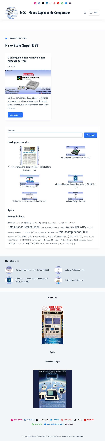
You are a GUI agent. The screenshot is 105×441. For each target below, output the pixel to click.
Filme (57, 227)
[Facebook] (39, 3)
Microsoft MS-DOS (89, 236)
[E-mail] (70, 3)
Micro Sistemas (59, 236)
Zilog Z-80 (70, 244)
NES (40, 240)
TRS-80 (11, 244)
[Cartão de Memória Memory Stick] (52, 325)
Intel (90, 227)
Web (42, 244)
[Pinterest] (54, 3)
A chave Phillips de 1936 (75, 201)
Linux (37, 232)
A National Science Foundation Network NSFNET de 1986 (31, 280)
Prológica (57, 240)
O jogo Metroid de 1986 (29, 186)
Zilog (62, 243)
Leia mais (16, 115)
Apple (11, 223)
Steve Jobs (82, 240)
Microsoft (76, 236)
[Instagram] (35, 3)
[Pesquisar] (85, 13)
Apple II (29, 223)
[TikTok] (51, 3)
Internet (29, 232)
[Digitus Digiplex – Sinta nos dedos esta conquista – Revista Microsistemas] (52, 389)
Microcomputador (73, 232)
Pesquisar (11, 131)
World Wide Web (52, 244)
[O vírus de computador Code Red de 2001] (9, 270)
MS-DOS (26, 240)
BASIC (44, 223)
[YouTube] (58, 3)
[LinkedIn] (47, 3)
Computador (70, 223)
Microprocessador (41, 237)
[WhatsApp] (62, 3)
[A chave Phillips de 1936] (58, 270)
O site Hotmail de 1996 (74, 280)
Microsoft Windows (14, 240)
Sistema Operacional (69, 240)
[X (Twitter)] (43, 3)
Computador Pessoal (24, 227)
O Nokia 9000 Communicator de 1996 (76, 157)
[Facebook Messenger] (66, 3)
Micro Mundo (25, 236)
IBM (70, 227)
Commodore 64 (60, 223)
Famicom (50, 227)
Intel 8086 (11, 232)
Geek (63, 227)
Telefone (90, 240)
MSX (34, 240)
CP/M (44, 227)
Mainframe (54, 232)
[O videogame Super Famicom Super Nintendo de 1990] (28, 82)
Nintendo (49, 240)
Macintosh (45, 232)
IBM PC (80, 227)
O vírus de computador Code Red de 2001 (29, 201)
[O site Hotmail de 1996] (58, 280)
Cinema (51, 223)
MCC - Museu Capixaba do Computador (45, 13)
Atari (38, 223)
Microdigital (12, 236)
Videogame (31, 243)
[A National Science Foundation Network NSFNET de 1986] (9, 280)
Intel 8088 (19, 232)
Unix (19, 243)
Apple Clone (20, 223)
